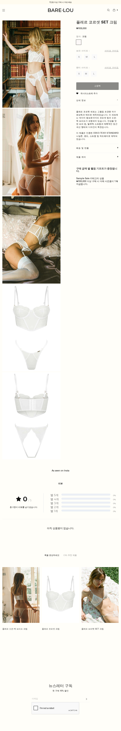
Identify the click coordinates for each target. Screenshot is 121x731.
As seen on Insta (60, 471)
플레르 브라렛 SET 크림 (92, 629)
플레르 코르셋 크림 (51, 629)
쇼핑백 (97, 86)
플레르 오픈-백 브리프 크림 (14, 629)
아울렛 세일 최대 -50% (60, 2)
